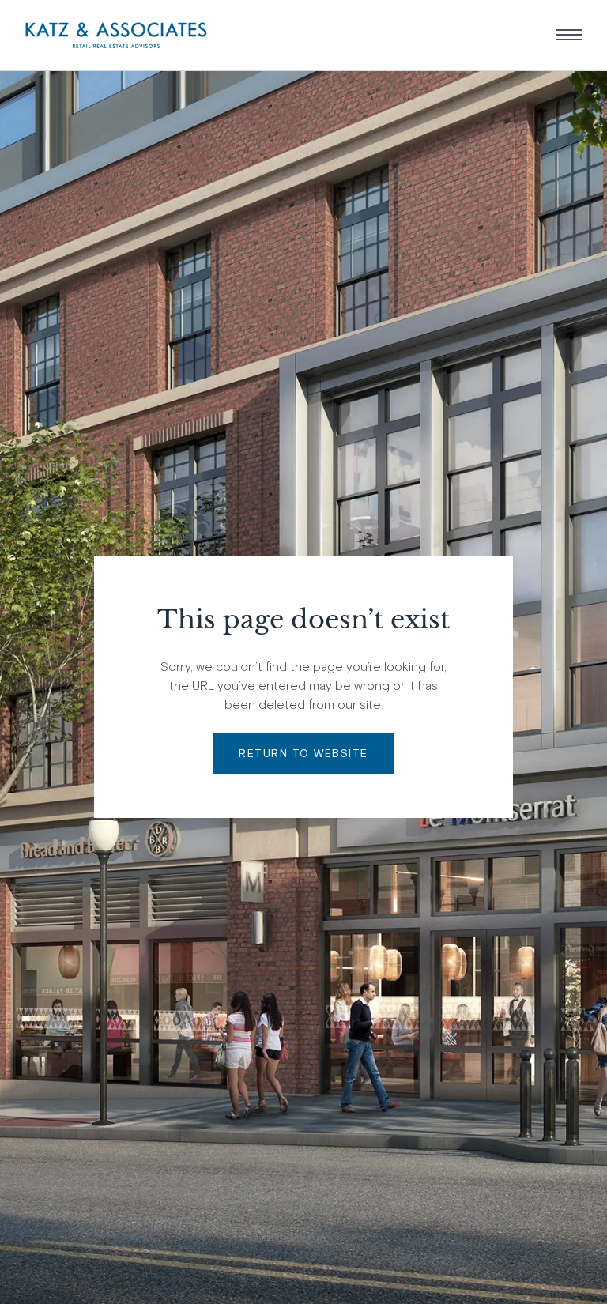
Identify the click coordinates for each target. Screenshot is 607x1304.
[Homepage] (116, 35)
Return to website (303, 753)
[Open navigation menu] (569, 34)
